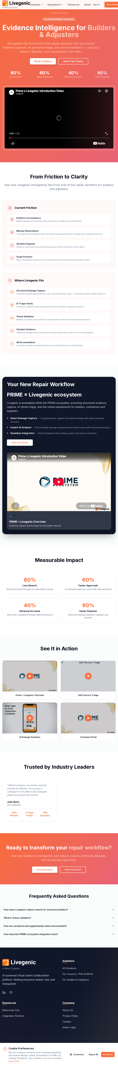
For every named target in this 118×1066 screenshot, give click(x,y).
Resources (73, 4)
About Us (67, 1010)
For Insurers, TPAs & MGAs (77, 974)
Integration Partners (13, 1015)
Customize (78, 1054)
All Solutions (69, 968)
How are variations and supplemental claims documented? (35, 926)
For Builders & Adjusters (75, 979)
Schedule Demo (45, 869)
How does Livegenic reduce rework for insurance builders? (36, 909)
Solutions (35, 4)
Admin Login (69, 1027)
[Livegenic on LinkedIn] (4, 992)
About (87, 4)
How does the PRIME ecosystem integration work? (31, 934)
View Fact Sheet (20, 442)
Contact (66, 1021)
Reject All (93, 1054)
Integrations (54, 4)
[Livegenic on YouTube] (11, 992)
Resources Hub (10, 1010)
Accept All (108, 1054)
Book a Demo (43, 61)
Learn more (14, 1061)
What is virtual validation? (17, 917)
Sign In (96, 4)
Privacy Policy (70, 1015)
